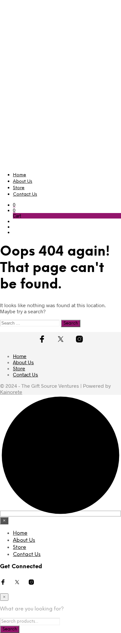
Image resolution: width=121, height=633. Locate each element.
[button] (14, 205)
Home (19, 175)
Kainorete (11, 392)
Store (19, 188)
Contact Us (25, 194)
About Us (22, 181)
